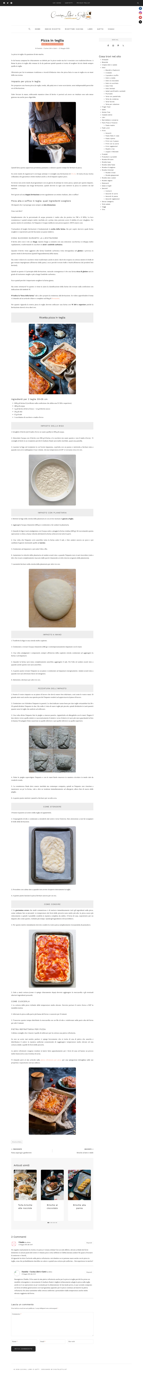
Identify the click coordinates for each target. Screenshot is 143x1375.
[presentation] (25, 1185)
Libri (90, 29)
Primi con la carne (112, 144)
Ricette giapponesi (112, 175)
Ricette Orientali (108, 170)
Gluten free (106, 112)
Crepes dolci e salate (109, 65)
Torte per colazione (112, 104)
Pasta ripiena (110, 138)
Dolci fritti (109, 86)
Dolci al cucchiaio (112, 83)
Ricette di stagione (108, 167)
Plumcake (109, 94)
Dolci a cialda (110, 78)
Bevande (105, 62)
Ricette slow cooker (109, 178)
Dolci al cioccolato (112, 81)
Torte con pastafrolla (113, 96)
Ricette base (106, 162)
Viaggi (111, 29)
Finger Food (106, 107)
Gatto (100, 29)
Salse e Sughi (106, 186)
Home (37, 29)
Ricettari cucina (74, 29)
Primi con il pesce (112, 141)
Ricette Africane (107, 159)
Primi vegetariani (112, 146)
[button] (29, 29)
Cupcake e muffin (112, 75)
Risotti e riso (110, 149)
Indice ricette (53, 29)
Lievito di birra (16, 1142)
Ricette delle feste (108, 165)
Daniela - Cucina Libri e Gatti (47, 48)
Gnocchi (108, 133)
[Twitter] (7, 3)
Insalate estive (107, 115)
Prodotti (105, 154)
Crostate (109, 73)
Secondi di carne (112, 194)
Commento (16, 1314)
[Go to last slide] (17, 1195)
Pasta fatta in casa (112, 136)
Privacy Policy (83, 3)
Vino (103, 209)
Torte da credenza (112, 99)
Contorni (109, 191)
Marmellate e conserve (110, 120)
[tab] (48, 1222)
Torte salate (106, 204)
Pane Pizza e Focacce (52, 44)
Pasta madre (110, 125)
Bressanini (55, 298)
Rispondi (89, 1243)
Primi (104, 130)
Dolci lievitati (110, 88)
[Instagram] (11, 3)
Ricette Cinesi (110, 172)
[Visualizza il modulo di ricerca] (137, 3)
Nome (15, 1342)
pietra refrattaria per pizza (51, 1060)
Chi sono (57, 3)
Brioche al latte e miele (85, 1151)
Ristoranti (105, 183)
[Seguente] (87, 1195)
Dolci (103, 67)
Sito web (71, 1342)
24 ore (73, 174)
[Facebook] (4, 3)
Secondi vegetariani (113, 199)
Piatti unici (106, 128)
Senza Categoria (107, 201)
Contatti (69, 3)
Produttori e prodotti (109, 157)
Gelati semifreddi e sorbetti (115, 91)
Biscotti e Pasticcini (113, 70)
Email (42, 1342)
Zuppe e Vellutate (112, 151)
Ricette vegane (107, 180)
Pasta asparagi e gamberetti (21, 1151)
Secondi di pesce (112, 196)
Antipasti (105, 59)
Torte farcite (110, 101)
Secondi (105, 188)
